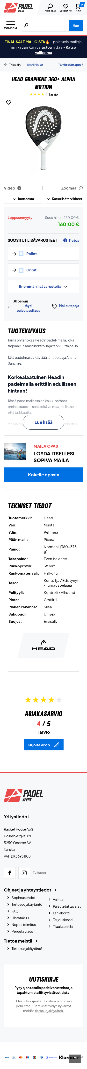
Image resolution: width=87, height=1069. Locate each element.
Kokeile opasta (43, 474)
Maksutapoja (69, 306)
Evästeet (39, 873)
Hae (76, 25)
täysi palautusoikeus (28, 308)
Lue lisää (43, 422)
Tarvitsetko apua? (70, 64)
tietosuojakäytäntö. (49, 1011)
